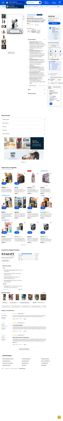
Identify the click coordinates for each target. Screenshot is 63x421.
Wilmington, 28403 (55, 59)
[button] (46, 2)
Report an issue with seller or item (56, 77)
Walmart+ (47, 6)
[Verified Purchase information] (24, 313)
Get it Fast (42, 6)
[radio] (29, 31)
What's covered (55, 31)
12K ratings (36, 24)
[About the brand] (44, 134)
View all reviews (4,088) (23, 349)
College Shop (35, 6)
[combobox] (34, 2)
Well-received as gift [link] (8, 276)
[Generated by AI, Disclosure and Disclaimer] (44, 85)
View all (44, 292)
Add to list (52, 82)
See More (23, 162)
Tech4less (54, 96)
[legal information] (58, 18)
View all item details (32, 85)
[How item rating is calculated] (13, 257)
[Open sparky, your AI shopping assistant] (59, 417)
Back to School (28, 6)
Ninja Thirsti (24, 365)
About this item (5, 115)
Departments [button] (4, 6)
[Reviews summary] (34, 24)
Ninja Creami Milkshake (45, 360)
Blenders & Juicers (25, 363)
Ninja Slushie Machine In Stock (8, 358)
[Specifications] (44, 123)
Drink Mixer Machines (6, 360)
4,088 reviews (12, 255)
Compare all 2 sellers (56, 86)
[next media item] (23, 32)
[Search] (40, 3)
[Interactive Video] (3, 16)
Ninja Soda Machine (25, 360)
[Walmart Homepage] (3, 2)
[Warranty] (44, 127)
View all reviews (5, 260)
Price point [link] (6, 286)
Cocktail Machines (44, 363)
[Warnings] (44, 130)
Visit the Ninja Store (30, 16)
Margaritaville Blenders (26, 358)
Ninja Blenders (43, 365)
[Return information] (56, 21)
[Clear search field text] (37, 2)
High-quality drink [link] (8, 280)
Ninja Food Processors (6, 365)
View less (20, 289)
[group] (32, 24)
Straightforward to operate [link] (10, 270)
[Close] (23, 6)
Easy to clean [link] (7, 273)
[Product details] (44, 120)
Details (59, 79)
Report (25, 318)
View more (23, 244)
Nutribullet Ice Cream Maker (7, 363)
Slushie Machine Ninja (45, 358)
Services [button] (12, 6)
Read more (15, 342)
